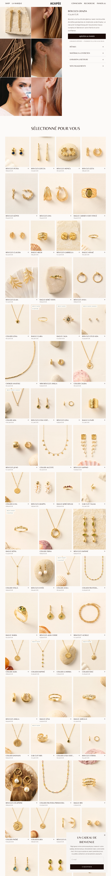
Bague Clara (36, 336)
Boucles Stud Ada (90, 336)
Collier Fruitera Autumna (89, 588)
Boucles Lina (45, 216)
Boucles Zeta (88, 169)
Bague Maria (11, 635)
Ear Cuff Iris (36, 756)
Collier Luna (11, 504)
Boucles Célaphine (14, 803)
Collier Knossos (13, 756)
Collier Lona (11, 336)
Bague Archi (36, 252)
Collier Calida (80, 384)
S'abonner (87, 867)
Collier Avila (62, 588)
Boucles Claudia (13, 252)
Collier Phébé (12, 839)
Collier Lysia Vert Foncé (65, 756)
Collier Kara (37, 839)
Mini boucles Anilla (48, 384)
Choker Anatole (13, 384)
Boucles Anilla (12, 719)
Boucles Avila (80, 300)
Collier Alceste (47, 467)
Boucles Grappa (38, 504)
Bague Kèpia (11, 551)
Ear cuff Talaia (89, 504)
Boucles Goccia (38, 169)
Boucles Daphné (81, 551)
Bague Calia (62, 336)
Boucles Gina (63, 420)
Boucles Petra (12, 169)
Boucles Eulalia (64, 839)
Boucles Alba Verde (48, 635)
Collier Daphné (38, 672)
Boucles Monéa (64, 169)
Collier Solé (87, 672)
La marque (17, 3)
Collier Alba (11, 672)
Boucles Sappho (81, 467)
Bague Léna (45, 719)
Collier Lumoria (64, 672)
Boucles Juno (12, 467)
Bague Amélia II (80, 719)
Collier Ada (11, 420)
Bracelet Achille (81, 635)
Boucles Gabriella (65, 252)
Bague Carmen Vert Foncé (85, 216)
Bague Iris (78, 803)
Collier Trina (45, 551)
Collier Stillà (12, 588)
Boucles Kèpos (12, 216)
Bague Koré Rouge (65, 504)
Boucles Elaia (12, 300)
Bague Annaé (88, 252)
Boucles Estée (37, 588)
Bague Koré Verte (48, 300)
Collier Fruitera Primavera (52, 803)
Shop (7, 3)
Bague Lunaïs (88, 420)
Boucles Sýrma (89, 756)
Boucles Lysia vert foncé (39, 420)
